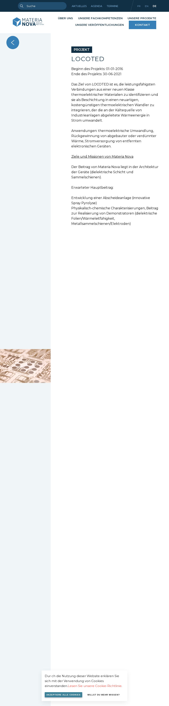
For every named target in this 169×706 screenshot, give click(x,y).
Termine (112, 6)
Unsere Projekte (142, 18)
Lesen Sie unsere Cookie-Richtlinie (95, 686)
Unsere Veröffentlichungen (99, 24)
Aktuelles (79, 6)
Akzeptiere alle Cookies (63, 695)
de (154, 6)
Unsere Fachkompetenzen (100, 18)
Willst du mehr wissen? (103, 695)
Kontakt (142, 24)
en (146, 6)
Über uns (65, 18)
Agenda (96, 6)
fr (139, 6)
